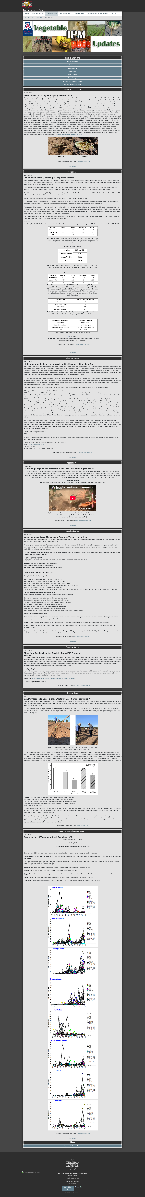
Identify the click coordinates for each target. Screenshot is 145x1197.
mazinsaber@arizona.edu (81, 636)
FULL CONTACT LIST (68, 1188)
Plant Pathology (72, 68)
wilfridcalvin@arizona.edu (82, 685)
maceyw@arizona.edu (83, 161)
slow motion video (54, 515)
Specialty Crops (72, 78)
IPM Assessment (65, 13)
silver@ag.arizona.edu (82, 344)
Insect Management (72, 61)
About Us (113, 13)
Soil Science (72, 65)
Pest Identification (37, 13)
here (93, 477)
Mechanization (72, 71)
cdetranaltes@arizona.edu (36, 444)
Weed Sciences (72, 74)
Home (27, 13)
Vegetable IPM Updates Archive (72, 84)
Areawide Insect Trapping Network (72, 81)
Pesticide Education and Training (97, 13)
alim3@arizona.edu (83, 825)
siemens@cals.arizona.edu (83, 520)
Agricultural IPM (52, 13)
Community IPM (79, 13)
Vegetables (39, 17)
